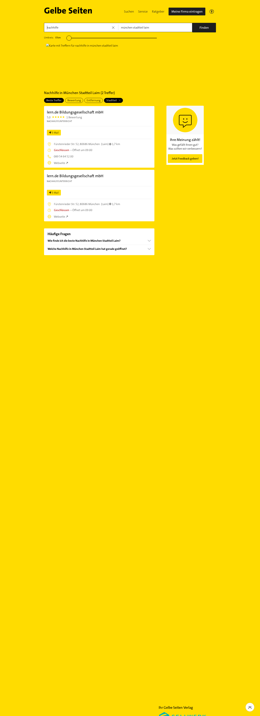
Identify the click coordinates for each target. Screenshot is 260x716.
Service (143, 11)
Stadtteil (111, 100)
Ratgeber (158, 11)
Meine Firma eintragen (187, 11)
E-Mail (55, 132)
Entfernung (93, 100)
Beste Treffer (54, 100)
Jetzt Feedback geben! (185, 158)
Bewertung (74, 100)
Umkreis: (52, 37)
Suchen (129, 11)
